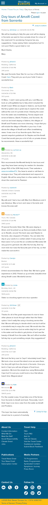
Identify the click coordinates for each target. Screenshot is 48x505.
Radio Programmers (32, 461)
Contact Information (9, 431)
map (17, 487)
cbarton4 (13, 188)
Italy (21, 9)
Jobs (3, 444)
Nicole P (16, 215)
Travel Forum (13, 9)
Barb (11, 87)
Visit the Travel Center (32, 441)
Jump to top (41, 411)
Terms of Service (8, 503)
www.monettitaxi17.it (9, 171)
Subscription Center (9, 464)
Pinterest (33, 493)
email (3, 487)
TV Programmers (31, 459)
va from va (17, 150)
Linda (15, 285)
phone (10, 487)
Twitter (39, 493)
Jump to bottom (41, 26)
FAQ (25, 431)
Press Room (29, 469)
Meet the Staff (7, 436)
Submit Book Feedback (33, 446)
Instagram (33, 487)
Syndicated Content (32, 464)
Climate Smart (7, 441)
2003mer (13, 30)
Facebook (26, 487)
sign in (38, 13)
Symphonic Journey (32, 466)
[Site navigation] (3, 3)
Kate (14, 385)
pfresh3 (13, 62)
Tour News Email (8, 461)
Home (4, 9)
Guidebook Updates (32, 444)
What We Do (6, 434)
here (9, 77)
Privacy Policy (21, 503)
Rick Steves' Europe (24, 3)
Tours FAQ (28, 434)
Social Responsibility (9, 439)
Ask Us (27, 436)
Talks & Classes (30, 439)
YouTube (39, 487)
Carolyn (12, 258)
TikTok (26, 493)
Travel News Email (8, 459)
